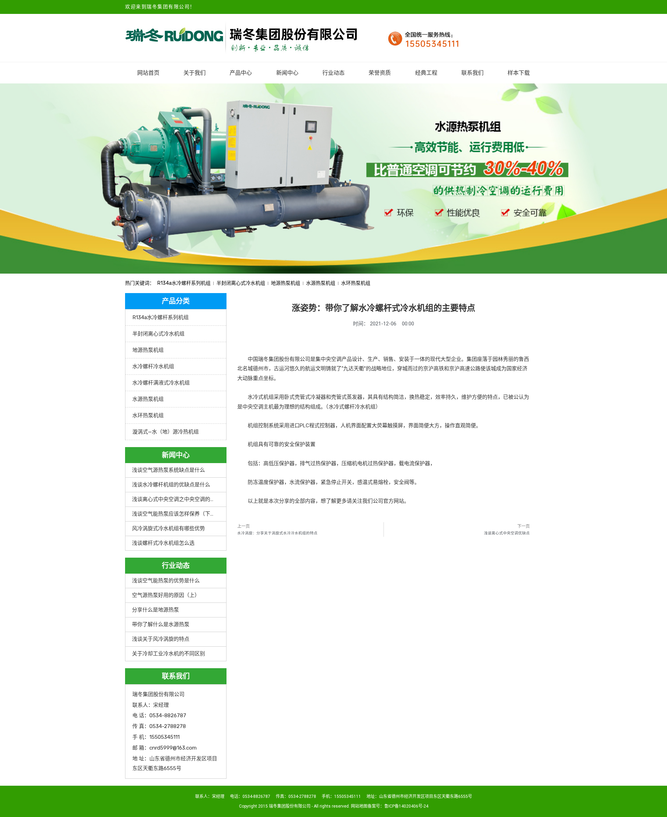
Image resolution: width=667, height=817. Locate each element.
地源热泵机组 (285, 283)
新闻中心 (287, 73)
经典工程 (426, 73)
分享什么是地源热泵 (155, 610)
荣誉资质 (380, 73)
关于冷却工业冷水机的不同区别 (168, 653)
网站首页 (148, 73)
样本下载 (519, 73)
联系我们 (472, 73)
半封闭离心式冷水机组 (240, 283)
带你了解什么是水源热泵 (160, 624)
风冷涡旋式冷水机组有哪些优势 (168, 528)
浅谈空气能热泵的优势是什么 (166, 580)
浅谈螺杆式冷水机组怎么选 (163, 543)
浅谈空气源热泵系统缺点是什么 (168, 470)
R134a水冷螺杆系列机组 (184, 283)
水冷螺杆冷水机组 (153, 366)
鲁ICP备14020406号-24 (406, 806)
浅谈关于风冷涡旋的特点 (160, 639)
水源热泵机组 (320, 283)
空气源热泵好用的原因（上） (166, 595)
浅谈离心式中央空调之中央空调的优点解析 (181, 499)
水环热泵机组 (355, 283)
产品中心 (241, 73)
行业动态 (333, 73)
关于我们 (194, 73)
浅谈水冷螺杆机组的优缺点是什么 (171, 485)
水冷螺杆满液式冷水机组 (161, 383)
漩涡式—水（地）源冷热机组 (165, 432)
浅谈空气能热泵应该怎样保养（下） (173, 514)
